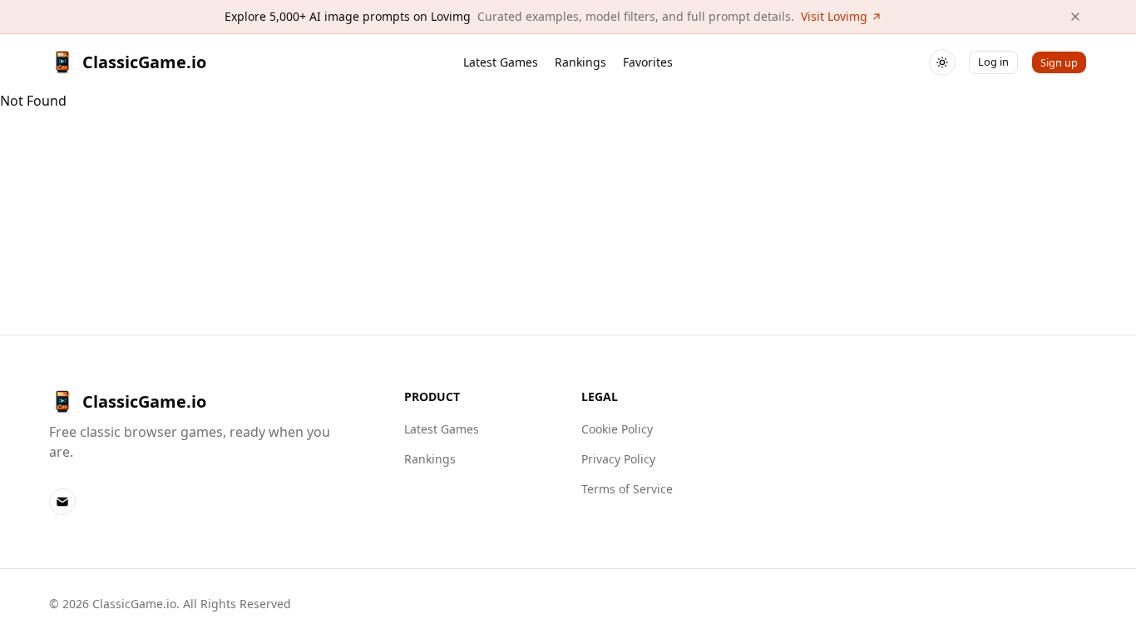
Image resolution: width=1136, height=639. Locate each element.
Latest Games (500, 62)
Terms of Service (627, 489)
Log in (993, 61)
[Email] (62, 501)
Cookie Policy (617, 429)
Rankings (580, 62)
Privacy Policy (618, 459)
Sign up (1059, 62)
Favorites (648, 62)
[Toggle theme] (942, 62)
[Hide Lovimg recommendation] (1075, 16)
